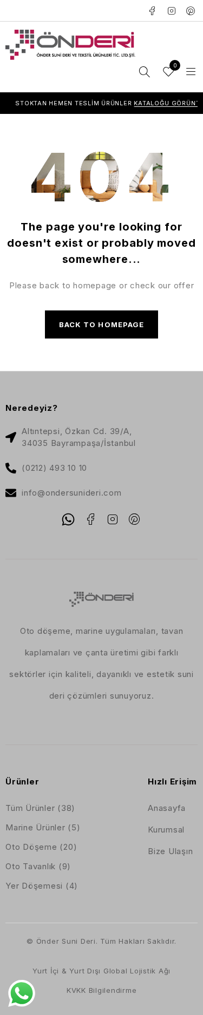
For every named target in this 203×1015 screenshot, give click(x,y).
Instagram (171, 10)
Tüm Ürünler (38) (40, 808)
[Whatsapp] (68, 519)
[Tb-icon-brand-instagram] (113, 519)
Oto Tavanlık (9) (38, 866)
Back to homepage (101, 324)
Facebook (152, 10)
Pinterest (190, 10)
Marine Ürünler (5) (43, 827)
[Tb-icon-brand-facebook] (90, 519)
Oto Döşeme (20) (41, 847)
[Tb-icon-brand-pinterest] (135, 519)
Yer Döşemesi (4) (41, 886)
